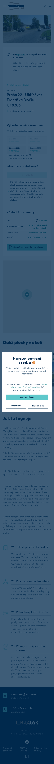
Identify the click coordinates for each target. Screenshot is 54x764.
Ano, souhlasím (27, 397)
